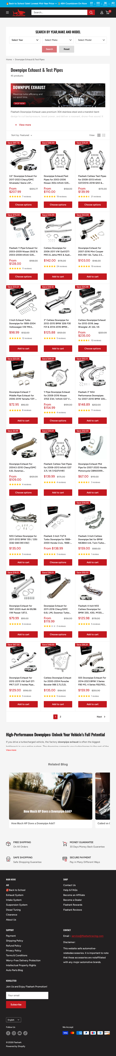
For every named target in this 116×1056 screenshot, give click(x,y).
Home (9, 59)
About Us (11, 919)
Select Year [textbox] (17, 40)
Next (99, 716)
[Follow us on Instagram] (14, 1033)
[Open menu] (7, 12)
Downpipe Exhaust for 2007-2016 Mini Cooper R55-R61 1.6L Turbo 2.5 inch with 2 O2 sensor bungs (90, 252)
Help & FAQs (70, 890)
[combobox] (24, 40)
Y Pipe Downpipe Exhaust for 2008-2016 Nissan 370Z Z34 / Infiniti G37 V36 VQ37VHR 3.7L (58, 396)
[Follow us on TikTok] (25, 1033)
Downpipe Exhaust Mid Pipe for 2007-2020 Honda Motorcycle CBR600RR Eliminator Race (92, 468)
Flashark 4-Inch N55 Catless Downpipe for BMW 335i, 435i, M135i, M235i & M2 (90, 609)
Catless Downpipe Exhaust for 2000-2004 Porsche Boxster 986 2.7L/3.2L (57, 681)
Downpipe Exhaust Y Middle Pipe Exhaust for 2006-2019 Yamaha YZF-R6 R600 (22, 396)
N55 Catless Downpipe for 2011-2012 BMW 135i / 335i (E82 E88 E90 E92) (23, 539)
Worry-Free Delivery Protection (23, 960)
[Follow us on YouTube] (20, 1033)
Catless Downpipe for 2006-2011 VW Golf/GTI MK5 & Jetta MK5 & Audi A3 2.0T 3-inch (57, 252)
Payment (11, 935)
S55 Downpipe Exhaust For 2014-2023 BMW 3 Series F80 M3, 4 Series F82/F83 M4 (92, 681)
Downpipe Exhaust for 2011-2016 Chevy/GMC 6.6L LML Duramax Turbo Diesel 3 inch (56, 609)
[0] (107, 12)
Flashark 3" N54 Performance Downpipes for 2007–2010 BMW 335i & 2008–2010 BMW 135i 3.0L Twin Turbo (91, 396)
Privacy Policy (13, 950)
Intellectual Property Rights (21, 965)
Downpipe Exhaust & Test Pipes (30, 59)
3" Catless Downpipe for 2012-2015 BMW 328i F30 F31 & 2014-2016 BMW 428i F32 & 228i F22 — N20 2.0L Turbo (57, 324)
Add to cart (58, 276)
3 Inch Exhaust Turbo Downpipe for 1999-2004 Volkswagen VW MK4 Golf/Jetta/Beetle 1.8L (22, 324)
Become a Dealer (72, 899)
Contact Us (69, 885)
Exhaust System (14, 895)
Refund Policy (13, 945)
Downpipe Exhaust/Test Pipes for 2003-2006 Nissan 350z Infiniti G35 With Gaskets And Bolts (56, 180)
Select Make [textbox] (51, 40)
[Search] (91, 12)
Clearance (11, 914)
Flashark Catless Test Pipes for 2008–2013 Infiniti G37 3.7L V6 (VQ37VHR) (58, 467)
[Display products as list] (104, 135)
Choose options (23, 204)
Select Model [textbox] (84, 40)
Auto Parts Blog (14, 970)
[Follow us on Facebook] (8, 1033)
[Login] (101, 12)
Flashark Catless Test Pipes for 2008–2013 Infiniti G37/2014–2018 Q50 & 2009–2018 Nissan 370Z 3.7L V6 (92, 180)
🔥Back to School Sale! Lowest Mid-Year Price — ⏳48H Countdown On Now (46, 3)
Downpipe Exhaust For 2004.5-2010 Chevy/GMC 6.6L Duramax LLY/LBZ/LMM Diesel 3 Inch (23, 468)
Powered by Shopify (15, 1046)
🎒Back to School (15, 890)
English (11, 1020)
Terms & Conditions (16, 955)
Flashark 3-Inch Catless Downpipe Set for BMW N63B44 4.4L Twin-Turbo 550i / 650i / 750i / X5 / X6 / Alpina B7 (91, 540)
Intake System (14, 899)
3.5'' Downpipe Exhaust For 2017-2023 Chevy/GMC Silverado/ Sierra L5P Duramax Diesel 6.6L (23, 180)
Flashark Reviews (72, 909)
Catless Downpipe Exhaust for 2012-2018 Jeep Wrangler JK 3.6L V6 (92, 323)
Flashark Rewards (72, 904)
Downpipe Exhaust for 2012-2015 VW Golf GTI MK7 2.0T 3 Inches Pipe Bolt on (21, 681)
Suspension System (16, 904)
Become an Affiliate (74, 895)
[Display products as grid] (99, 135)
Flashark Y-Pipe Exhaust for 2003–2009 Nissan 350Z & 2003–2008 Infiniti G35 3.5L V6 (23, 252)
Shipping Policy (14, 940)
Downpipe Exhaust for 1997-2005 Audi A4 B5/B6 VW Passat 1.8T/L (22, 609)
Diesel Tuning (13, 909)
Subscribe (16, 1004)
